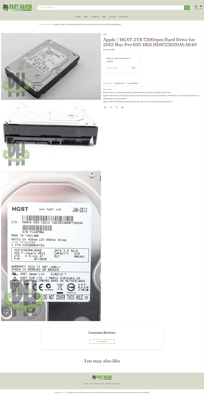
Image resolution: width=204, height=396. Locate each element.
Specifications (119, 83)
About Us (95, 17)
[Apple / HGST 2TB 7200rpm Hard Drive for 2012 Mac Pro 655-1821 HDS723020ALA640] (51, 66)
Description (107, 83)
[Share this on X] (105, 107)
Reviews (112, 17)
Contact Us (123, 17)
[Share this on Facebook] (111, 107)
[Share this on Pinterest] (117, 107)
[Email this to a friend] (122, 107)
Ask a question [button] (102, 341)
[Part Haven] (17, 7)
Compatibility (132, 83)
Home (78, 17)
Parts (86, 17)
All (49, 25)
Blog (104, 17)
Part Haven (63, 392)
